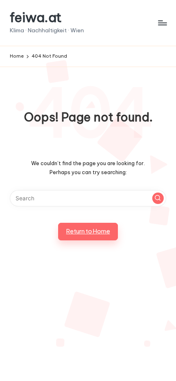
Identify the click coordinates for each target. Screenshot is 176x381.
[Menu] (162, 22)
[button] (158, 198)
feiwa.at (36, 17)
